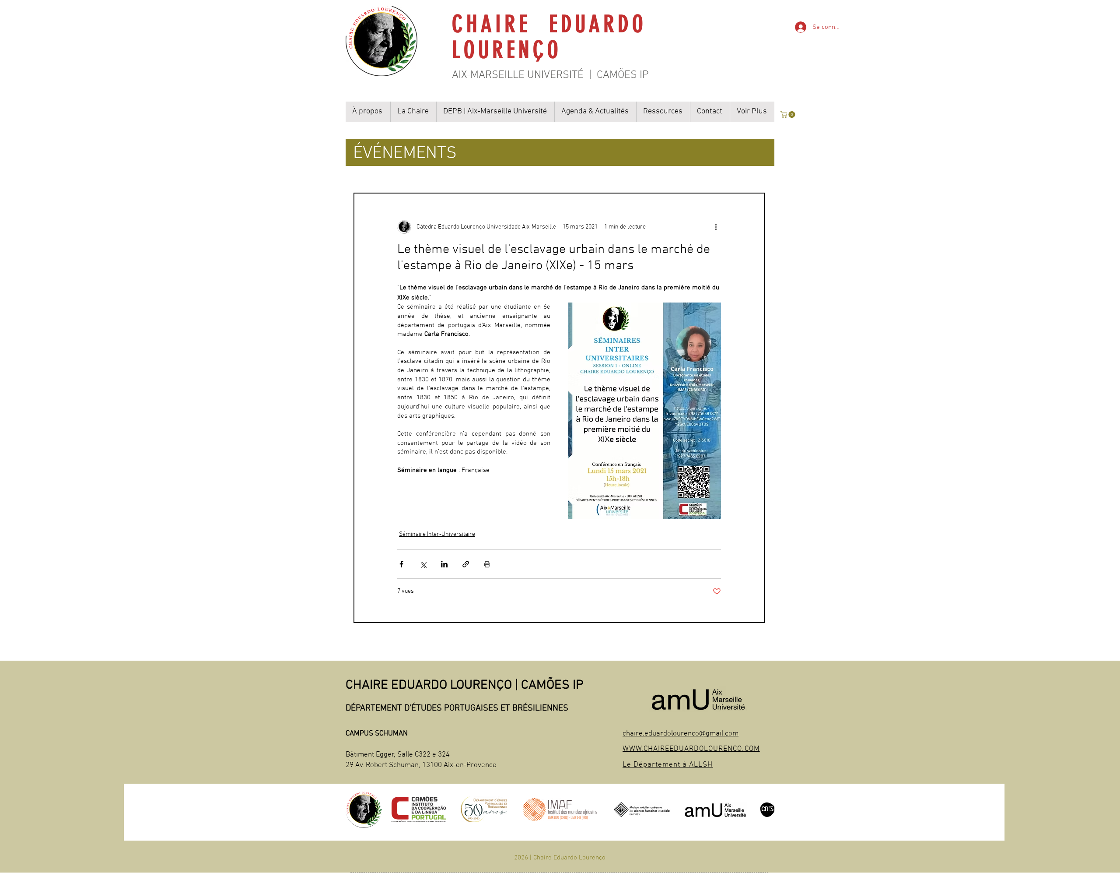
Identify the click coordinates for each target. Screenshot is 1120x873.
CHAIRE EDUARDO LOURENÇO (554, 36)
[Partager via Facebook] (401, 564)
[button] (788, 114)
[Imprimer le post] (487, 564)
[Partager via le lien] (466, 564)
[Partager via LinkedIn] (444, 564)
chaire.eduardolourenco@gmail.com (680, 733)
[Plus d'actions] (715, 227)
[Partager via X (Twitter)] (423, 564)
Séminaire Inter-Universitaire (437, 534)
